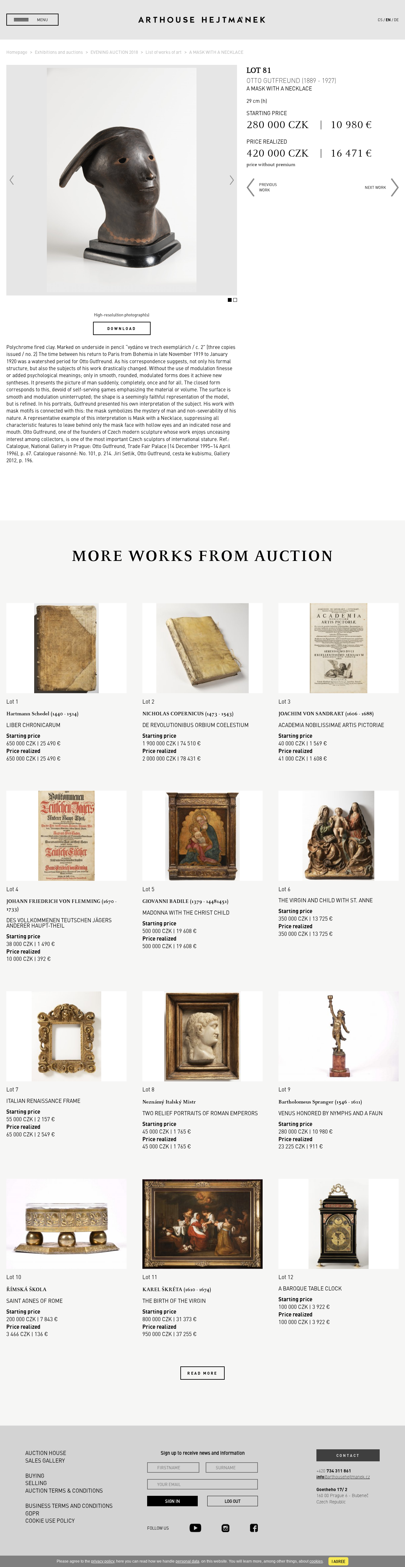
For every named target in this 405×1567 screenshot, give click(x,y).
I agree (338, 1561)
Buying (34, 1475)
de (396, 19)
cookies (316, 1561)
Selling (36, 1483)
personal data (187, 1561)
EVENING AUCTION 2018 (114, 52)
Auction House (45, 1453)
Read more (202, 1373)
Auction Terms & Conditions (64, 1490)
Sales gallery (45, 1460)
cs (380, 19)
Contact (348, 1455)
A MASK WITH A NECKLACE (216, 52)
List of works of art (164, 52)
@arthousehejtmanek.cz (343, 1477)
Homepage (17, 52)
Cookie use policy (50, 1520)
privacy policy (102, 1561)
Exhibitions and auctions (59, 52)
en (388, 19)
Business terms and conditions (69, 1505)
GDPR (32, 1513)
